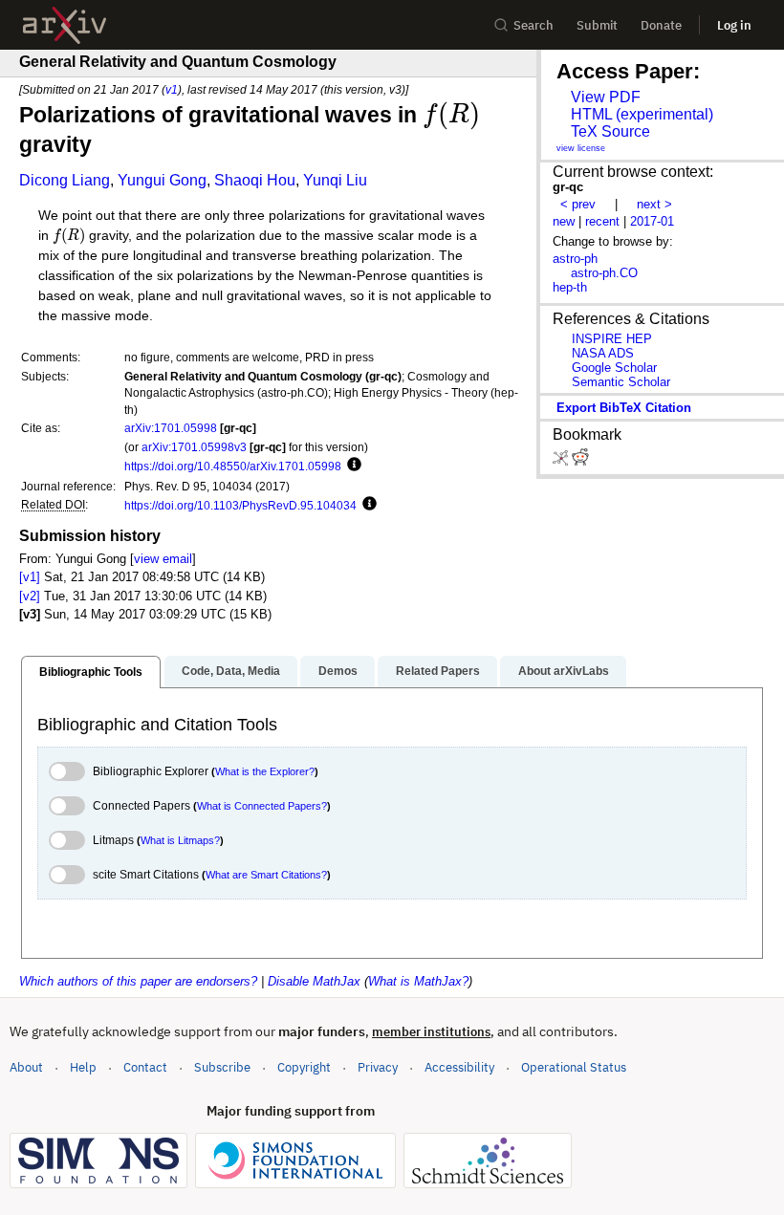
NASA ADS (603, 353)
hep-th (570, 287)
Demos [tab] (338, 671)
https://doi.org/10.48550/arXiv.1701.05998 (232, 466)
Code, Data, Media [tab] (231, 671)
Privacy (378, 1067)
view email (163, 559)
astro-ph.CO (604, 273)
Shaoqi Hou (254, 180)
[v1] (29, 577)
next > (654, 204)
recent (602, 221)
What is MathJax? (418, 981)
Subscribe (222, 1067)
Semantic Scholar (621, 382)
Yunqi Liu (335, 180)
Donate (661, 25)
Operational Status (573, 1066)
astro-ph (575, 258)
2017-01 (652, 221)
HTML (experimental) (642, 114)
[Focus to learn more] (351, 465)
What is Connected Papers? (262, 806)
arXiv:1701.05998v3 (194, 447)
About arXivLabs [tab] (563, 671)
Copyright (304, 1067)
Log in (734, 25)
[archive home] (64, 25)
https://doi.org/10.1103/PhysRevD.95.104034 (240, 505)
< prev (578, 204)
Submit (597, 25)
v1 (171, 89)
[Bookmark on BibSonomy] (562, 461)
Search (533, 25)
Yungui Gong (162, 180)
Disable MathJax (314, 981)
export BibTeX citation (623, 408)
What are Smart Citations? (266, 874)
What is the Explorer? (265, 771)
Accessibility (459, 1067)
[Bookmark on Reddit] (580, 461)
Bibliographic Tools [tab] (90, 672)
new (564, 221)
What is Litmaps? (180, 840)
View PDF (606, 97)
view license (580, 148)
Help (83, 1067)
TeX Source (610, 131)
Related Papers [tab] (438, 671)
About (26, 1067)
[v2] (29, 596)
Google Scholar (614, 367)
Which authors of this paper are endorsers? (138, 981)
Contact (145, 1067)
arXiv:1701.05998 (170, 428)
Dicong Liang (64, 180)
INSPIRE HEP (612, 339)
